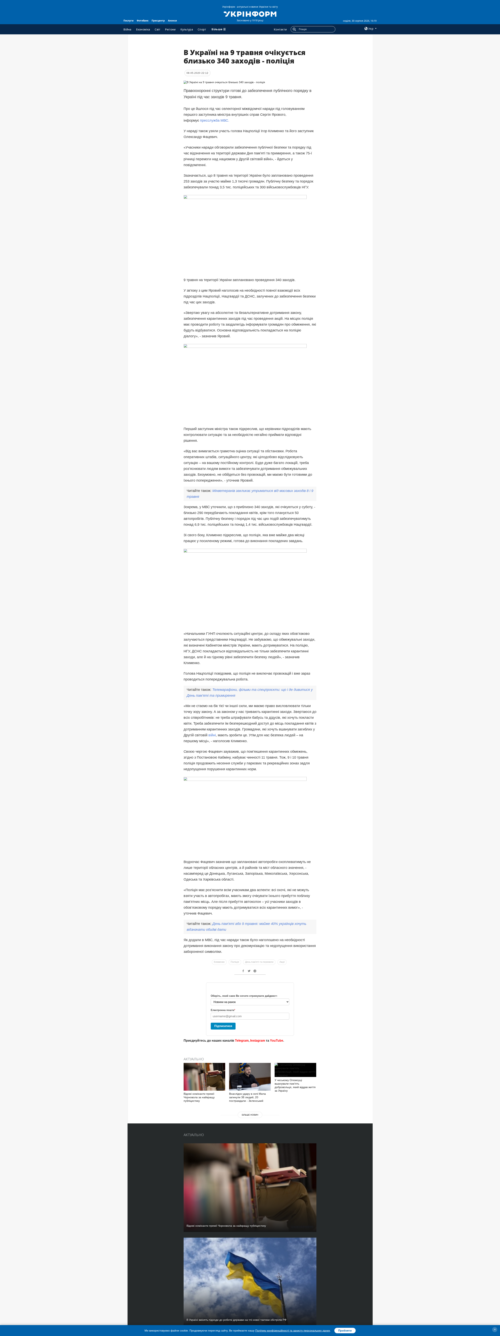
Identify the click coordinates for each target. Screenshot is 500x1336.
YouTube (276, 1040)
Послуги (128, 20)
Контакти (280, 29)
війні (212, 735)
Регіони (170, 29)
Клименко (219, 962)
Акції (282, 962)
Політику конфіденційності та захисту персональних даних (292, 1330)
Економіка (143, 29)
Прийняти (345, 1330)
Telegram (242, 1040)
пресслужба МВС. (214, 120)
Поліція (235, 962)
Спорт (202, 29)
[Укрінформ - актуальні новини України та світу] (250, 14)
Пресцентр (158, 20)
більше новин (250, 1115)
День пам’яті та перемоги (259, 962)
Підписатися (223, 1026)
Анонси (172, 20)
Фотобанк (142, 20)
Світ (157, 29)
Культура (186, 29)
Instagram (257, 1040)
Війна (127, 29)
